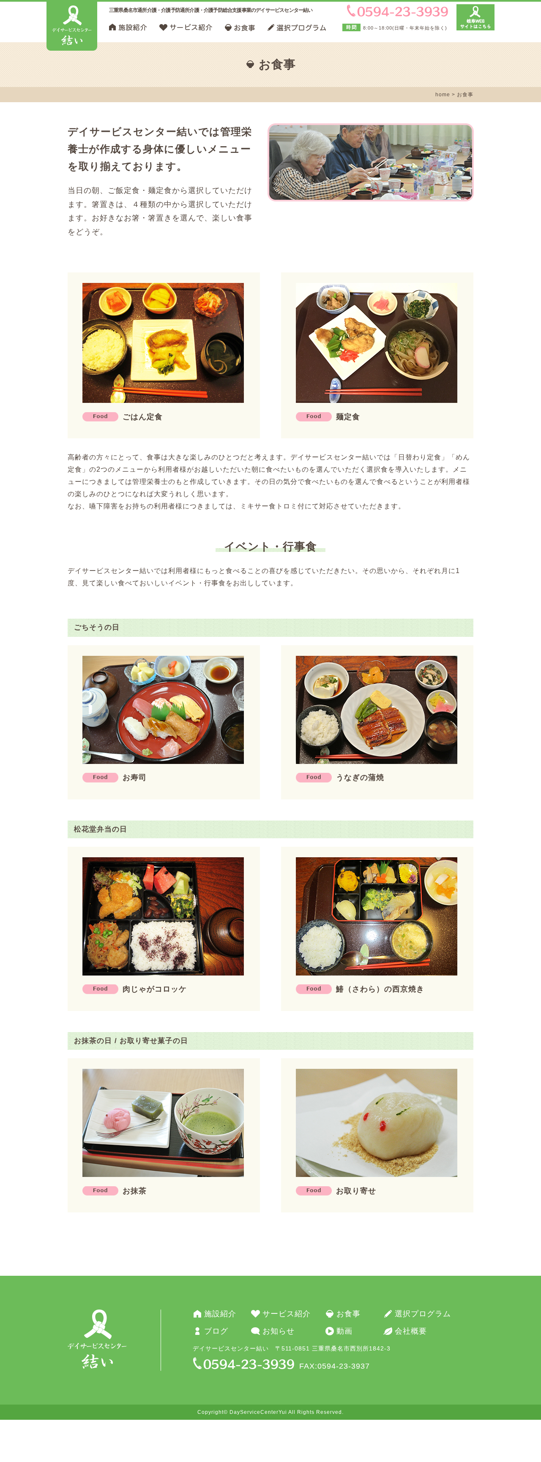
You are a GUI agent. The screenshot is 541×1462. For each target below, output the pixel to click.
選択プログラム (423, 1314)
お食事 (348, 1314)
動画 (344, 1331)
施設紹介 (220, 1314)
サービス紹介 (286, 1314)
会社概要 (411, 1331)
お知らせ (278, 1331)
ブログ (216, 1331)
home (442, 95)
